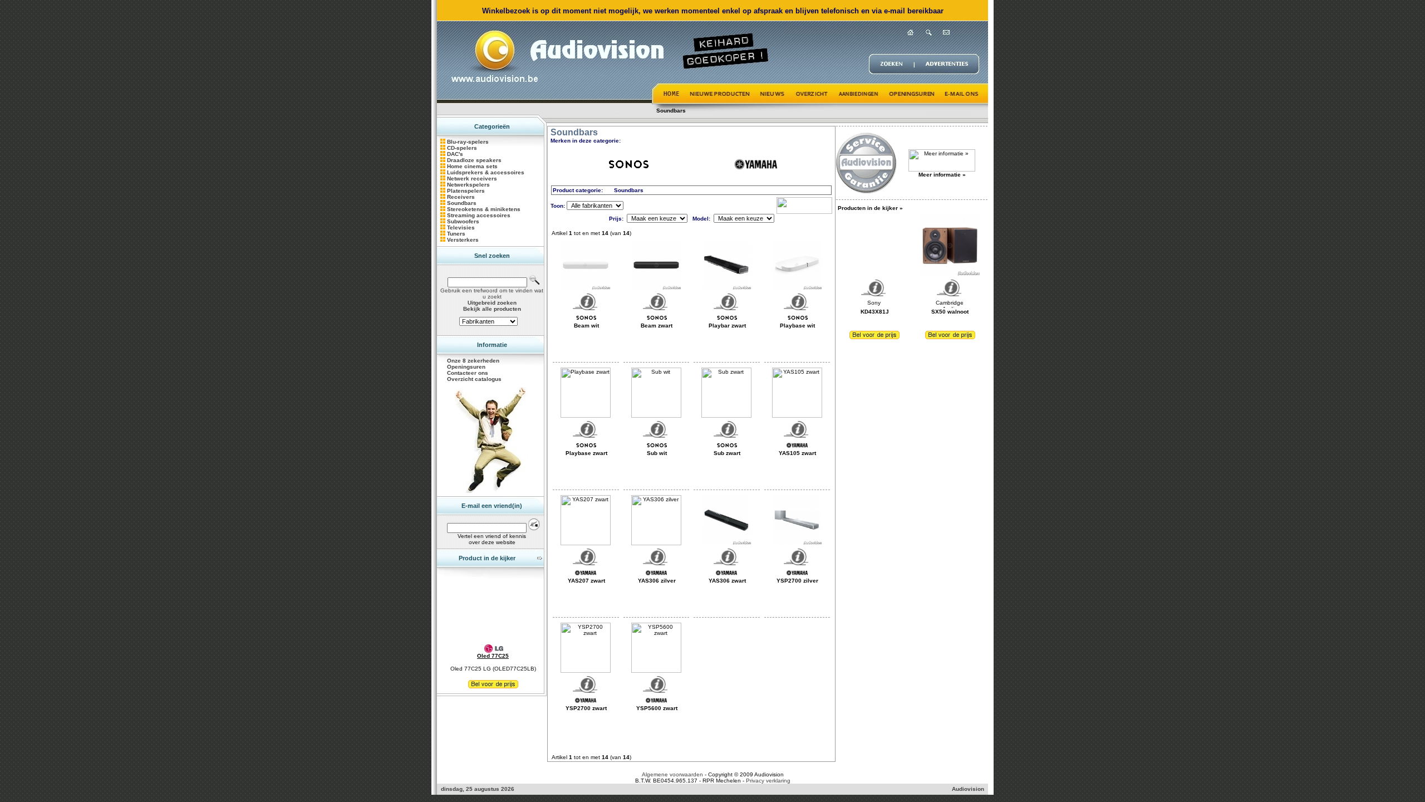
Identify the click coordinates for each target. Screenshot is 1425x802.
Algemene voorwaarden (672, 774)
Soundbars (671, 110)
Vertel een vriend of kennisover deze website (492, 539)
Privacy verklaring (768, 780)
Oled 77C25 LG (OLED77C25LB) (493, 669)
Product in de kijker (487, 558)
